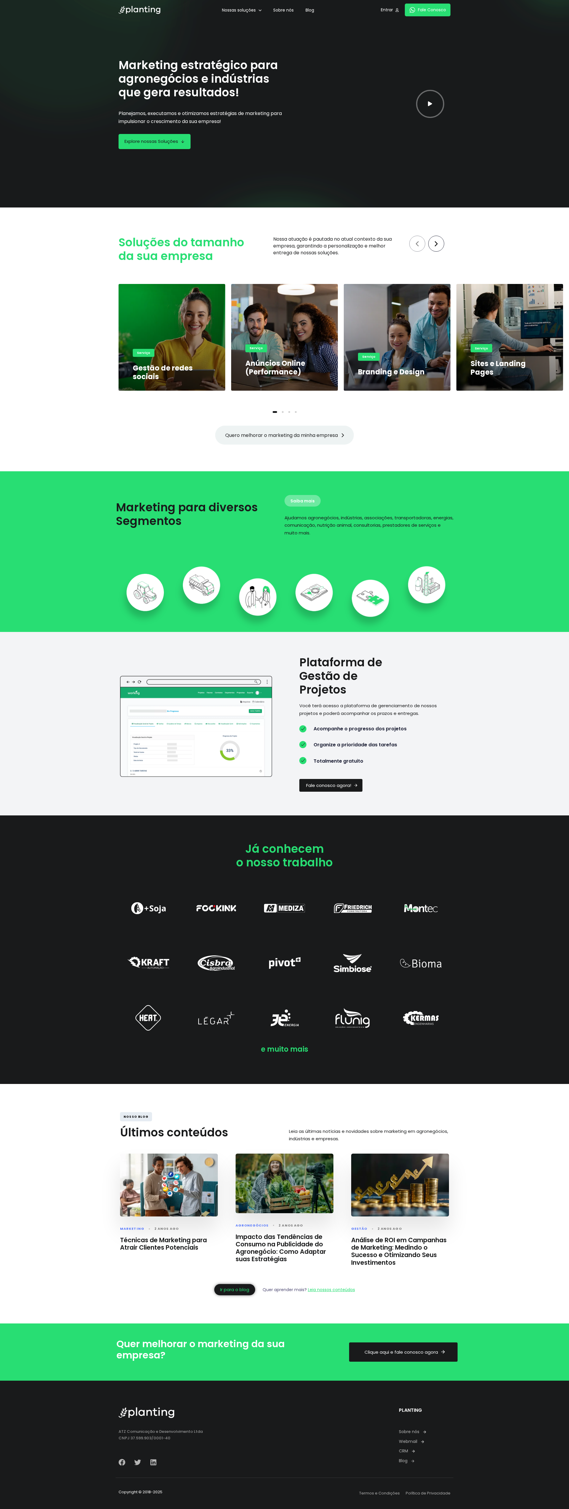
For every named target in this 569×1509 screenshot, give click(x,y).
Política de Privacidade (428, 1493)
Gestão (359, 1229)
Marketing (132, 1229)
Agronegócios (252, 1226)
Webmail (408, 1441)
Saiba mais (302, 501)
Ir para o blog (234, 1289)
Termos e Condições (379, 1493)
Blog (310, 10)
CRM (403, 1451)
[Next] (436, 244)
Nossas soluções (239, 10)
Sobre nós (283, 10)
